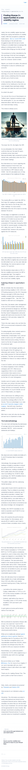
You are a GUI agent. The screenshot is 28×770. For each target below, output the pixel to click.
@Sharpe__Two (5, 663)
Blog (3, 9)
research (7, 9)
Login (25, 2)
